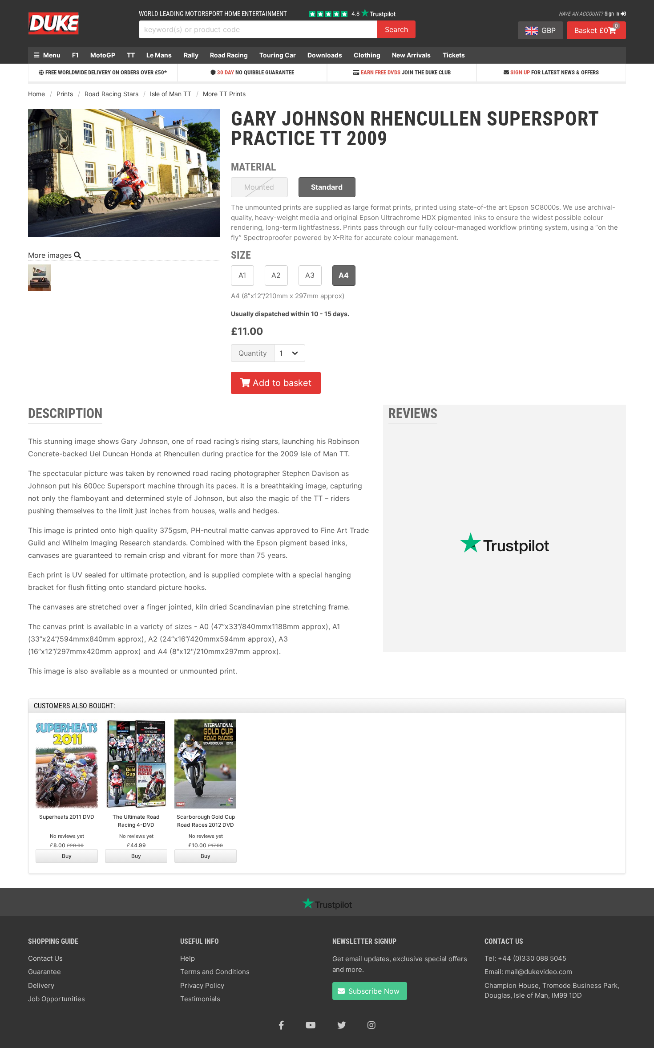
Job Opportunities (56, 999)
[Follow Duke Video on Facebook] (281, 1025)
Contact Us (45, 958)
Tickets (454, 55)
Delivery (41, 985)
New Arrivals (411, 55)
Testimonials (200, 999)
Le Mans (159, 55)
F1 (75, 55)
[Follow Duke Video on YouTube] (311, 1025)
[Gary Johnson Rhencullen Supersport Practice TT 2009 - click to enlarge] (124, 237)
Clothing (367, 55)
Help (187, 958)
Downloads (324, 55)
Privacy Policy (202, 985)
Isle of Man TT (170, 93)
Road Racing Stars (111, 93)
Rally (191, 55)
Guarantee (44, 971)
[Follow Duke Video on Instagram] (371, 1025)
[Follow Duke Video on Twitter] (341, 1025)
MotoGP (102, 55)
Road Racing (229, 55)
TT (131, 55)
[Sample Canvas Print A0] (39, 280)
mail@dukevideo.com (538, 971)
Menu (51, 55)
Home (36, 93)
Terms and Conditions (215, 971)
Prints (65, 93)
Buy (67, 856)
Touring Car (277, 55)
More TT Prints (224, 93)
